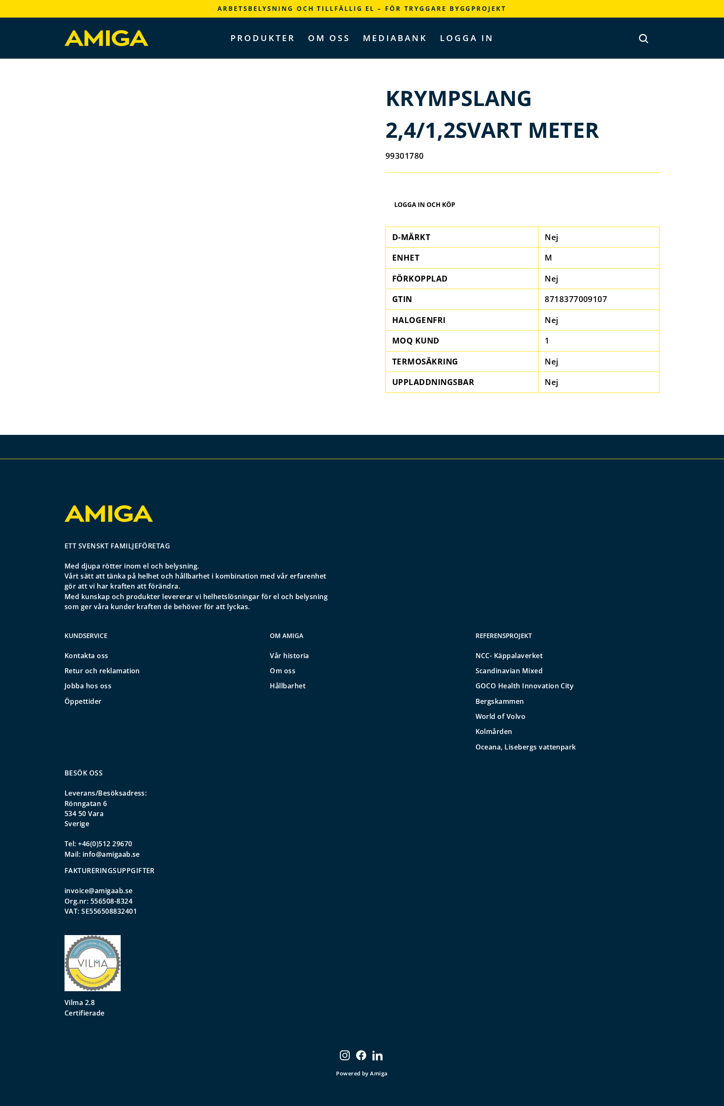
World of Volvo (501, 716)
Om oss (329, 38)
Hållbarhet (287, 685)
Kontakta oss (87, 655)
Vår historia (289, 655)
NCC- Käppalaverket (509, 655)
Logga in (467, 38)
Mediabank (395, 38)
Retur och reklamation (102, 670)
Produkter (262, 38)
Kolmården (494, 731)
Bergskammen (500, 701)
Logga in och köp (424, 204)
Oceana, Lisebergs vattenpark (526, 747)
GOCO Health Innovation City (525, 685)
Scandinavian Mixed (509, 670)
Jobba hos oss (88, 685)
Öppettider (83, 701)
